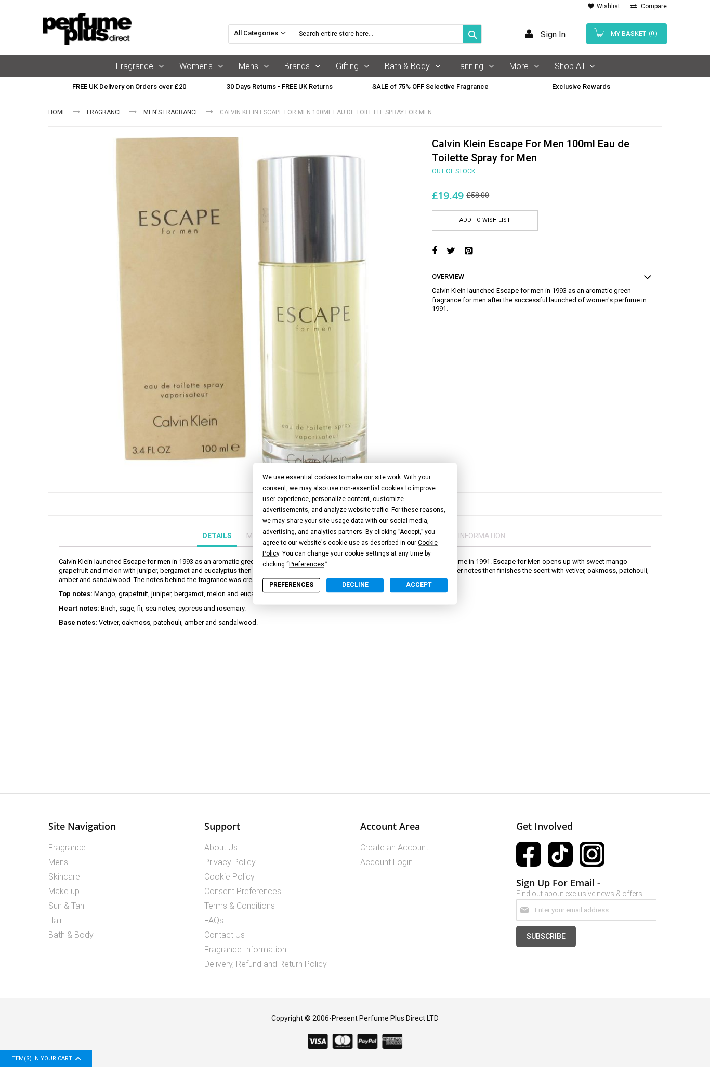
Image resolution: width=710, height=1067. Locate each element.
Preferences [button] (306, 564)
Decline (355, 585)
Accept (419, 585)
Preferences (291, 585)
